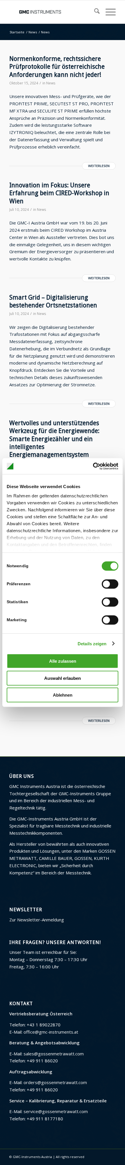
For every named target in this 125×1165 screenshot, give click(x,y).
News (50, 83)
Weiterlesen (99, 166)
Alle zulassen (62, 661)
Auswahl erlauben (62, 677)
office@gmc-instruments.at (51, 1032)
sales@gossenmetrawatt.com (54, 1054)
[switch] (110, 584)
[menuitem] (94, 11)
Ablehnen (62, 695)
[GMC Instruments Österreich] (51, 11)
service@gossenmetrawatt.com (56, 1111)
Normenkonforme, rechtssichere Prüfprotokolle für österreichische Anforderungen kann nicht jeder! (57, 66)
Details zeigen (92, 643)
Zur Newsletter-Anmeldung (36, 920)
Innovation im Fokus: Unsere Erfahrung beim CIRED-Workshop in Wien (59, 193)
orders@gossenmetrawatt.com (55, 1082)
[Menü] (108, 11)
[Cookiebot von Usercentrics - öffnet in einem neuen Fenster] (92, 466)
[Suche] (94, 11)
